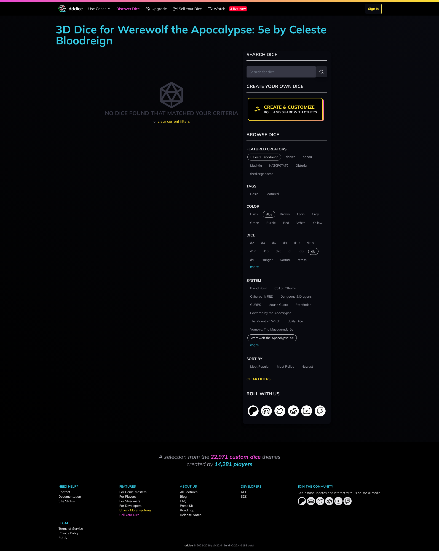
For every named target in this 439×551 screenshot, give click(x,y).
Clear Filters (258, 379)
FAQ (183, 501)
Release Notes (190, 515)
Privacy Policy (68, 533)
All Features (189, 492)
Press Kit (186, 506)
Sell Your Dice (190, 8)
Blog (183, 496)
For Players (127, 496)
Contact (64, 492)
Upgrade (159, 8)
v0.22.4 (217, 545)
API (243, 492)
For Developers (130, 506)
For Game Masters (133, 492)
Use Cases (97, 8)
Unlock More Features (135, 510)
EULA (63, 538)
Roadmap (187, 510)
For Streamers (129, 501)
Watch (219, 8)
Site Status (67, 501)
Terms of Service (71, 529)
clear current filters (174, 121)
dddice (189, 545)
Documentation (70, 496)
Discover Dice (128, 8)
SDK (244, 496)
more (254, 266)
